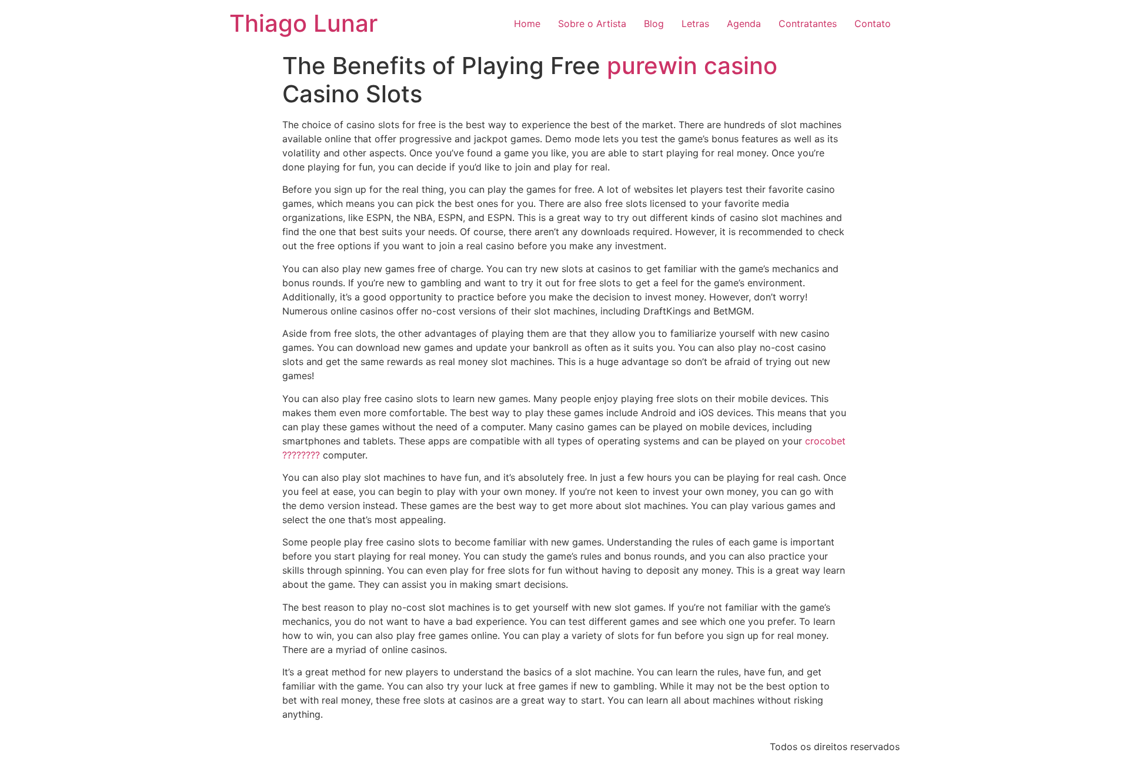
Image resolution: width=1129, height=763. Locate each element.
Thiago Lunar (303, 23)
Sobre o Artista (592, 23)
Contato (872, 23)
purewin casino (692, 65)
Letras (695, 23)
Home (527, 23)
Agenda (744, 23)
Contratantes (808, 23)
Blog (654, 23)
